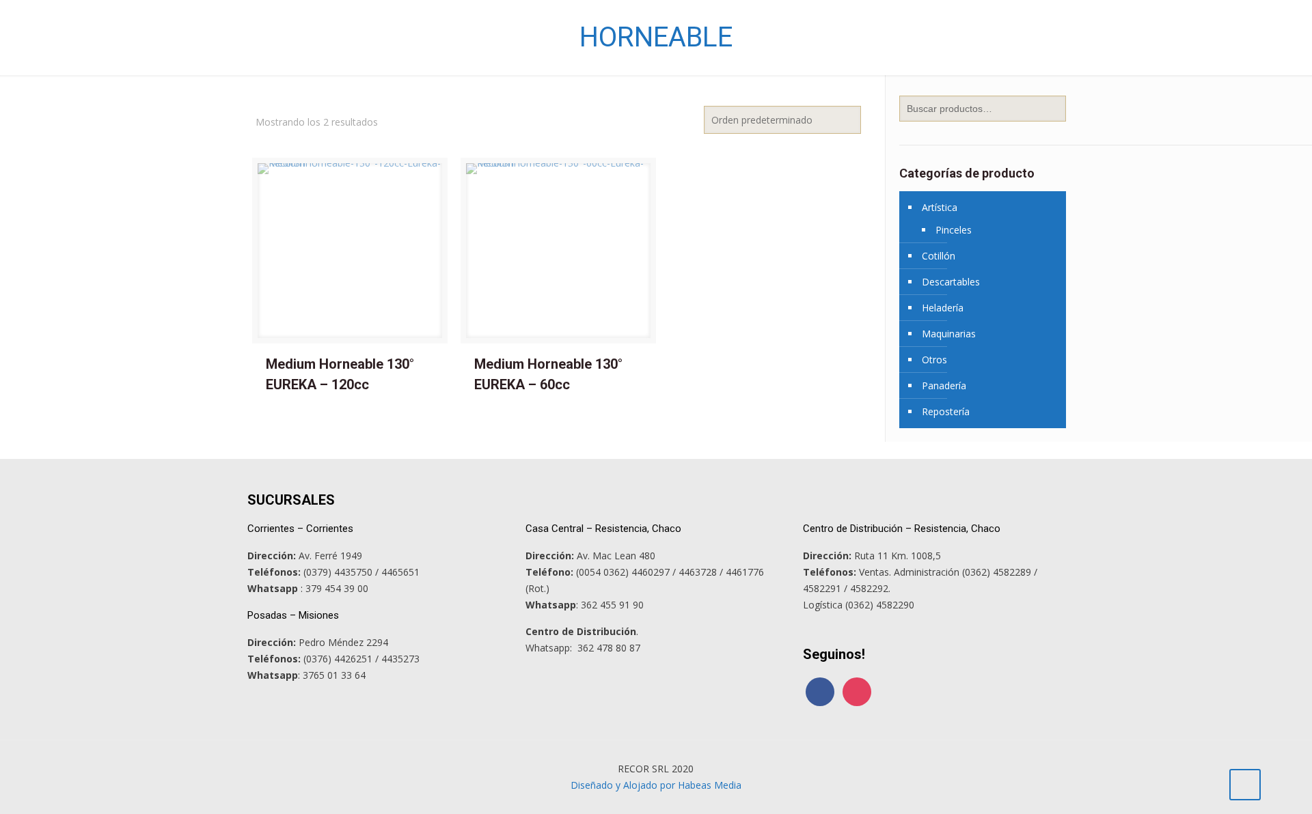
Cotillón (938, 255)
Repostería (946, 411)
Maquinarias (949, 333)
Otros (934, 359)
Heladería (943, 307)
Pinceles (953, 229)
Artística (939, 207)
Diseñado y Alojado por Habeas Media (656, 784)
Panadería (944, 385)
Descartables (951, 281)
